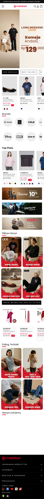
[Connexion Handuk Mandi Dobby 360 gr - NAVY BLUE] (32, 184)
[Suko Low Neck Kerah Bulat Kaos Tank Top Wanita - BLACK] (39, 109)
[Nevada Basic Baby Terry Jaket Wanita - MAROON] (10, 183)
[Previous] (4, 41)
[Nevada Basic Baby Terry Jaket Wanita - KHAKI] (12, 183)
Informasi (7, 470)
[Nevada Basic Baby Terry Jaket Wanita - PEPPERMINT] (7, 183)
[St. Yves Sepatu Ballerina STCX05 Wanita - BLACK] (4, 109)
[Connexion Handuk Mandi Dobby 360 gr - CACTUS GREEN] (22, 184)
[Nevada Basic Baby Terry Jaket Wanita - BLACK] (15, 183)
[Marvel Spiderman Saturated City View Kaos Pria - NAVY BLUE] (22, 109)
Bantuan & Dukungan (13, 476)
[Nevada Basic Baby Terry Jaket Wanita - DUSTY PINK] (4, 183)
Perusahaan (8, 481)
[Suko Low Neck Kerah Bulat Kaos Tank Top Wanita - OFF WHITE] (41, 109)
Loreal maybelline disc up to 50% (21, 303)
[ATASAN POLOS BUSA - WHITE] (4, 449)
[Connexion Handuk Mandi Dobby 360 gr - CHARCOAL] (24, 184)
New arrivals (10, 72)
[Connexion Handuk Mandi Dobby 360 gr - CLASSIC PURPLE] (27, 184)
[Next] (40, 41)
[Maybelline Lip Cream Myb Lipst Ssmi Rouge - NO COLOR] (39, 339)
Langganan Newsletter (14, 464)
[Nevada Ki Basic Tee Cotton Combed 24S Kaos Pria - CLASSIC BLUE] (39, 183)
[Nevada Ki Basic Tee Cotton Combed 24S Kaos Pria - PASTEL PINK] (41, 183)
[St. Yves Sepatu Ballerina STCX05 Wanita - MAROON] (7, 109)
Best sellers (29, 72)
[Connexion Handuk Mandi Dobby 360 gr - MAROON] (30, 184)
